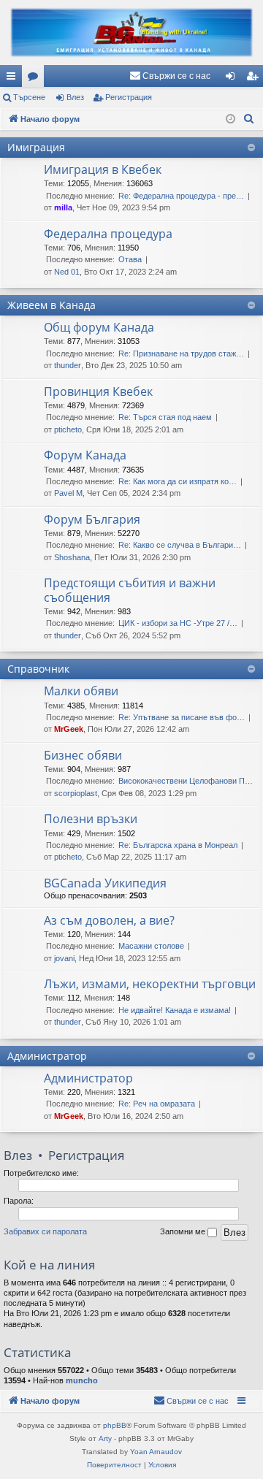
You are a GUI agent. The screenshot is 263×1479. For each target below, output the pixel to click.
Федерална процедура (108, 234)
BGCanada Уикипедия (105, 883)
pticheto (68, 429)
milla (63, 207)
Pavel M (68, 493)
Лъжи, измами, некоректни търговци (150, 984)
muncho (82, 1380)
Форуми (36, 79)
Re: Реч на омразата (156, 1103)
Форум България (92, 519)
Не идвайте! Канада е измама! (174, 1010)
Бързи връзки (14, 79)
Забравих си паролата (45, 1231)
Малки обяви (81, 691)
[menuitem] (170, 76)
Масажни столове (151, 945)
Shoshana (72, 557)
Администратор (47, 1056)
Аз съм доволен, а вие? (109, 920)
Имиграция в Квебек (102, 169)
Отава (130, 259)
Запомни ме (183, 1231)
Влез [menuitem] (233, 79)
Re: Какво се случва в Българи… (179, 544)
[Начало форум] (131, 32)
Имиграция (36, 147)
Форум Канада (85, 455)
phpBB (114, 1425)
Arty (105, 1438)
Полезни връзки (90, 819)
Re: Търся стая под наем (165, 417)
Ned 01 (67, 271)
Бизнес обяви (83, 755)
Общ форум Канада (99, 327)
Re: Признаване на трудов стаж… (181, 353)
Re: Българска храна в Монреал (177, 845)
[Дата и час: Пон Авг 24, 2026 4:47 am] (230, 119)
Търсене (29, 97)
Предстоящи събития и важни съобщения (130, 590)
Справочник (38, 669)
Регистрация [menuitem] (255, 79)
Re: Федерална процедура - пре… (181, 195)
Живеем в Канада (51, 305)
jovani (64, 958)
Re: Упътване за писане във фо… (181, 717)
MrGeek (68, 729)
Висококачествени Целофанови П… (185, 780)
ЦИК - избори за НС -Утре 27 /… (177, 623)
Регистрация (128, 97)
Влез (75, 97)
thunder (67, 365)
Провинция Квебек (98, 391)
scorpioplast (75, 793)
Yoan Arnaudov (156, 1452)
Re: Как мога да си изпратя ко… (177, 481)
